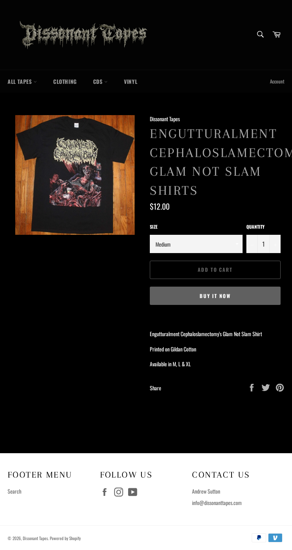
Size (153, 227)
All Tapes (20, 81)
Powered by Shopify (65, 538)
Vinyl (130, 81)
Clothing (65, 81)
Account (277, 81)
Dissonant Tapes (35, 538)
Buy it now (215, 296)
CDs (98, 81)
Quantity (255, 227)
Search (14, 491)
